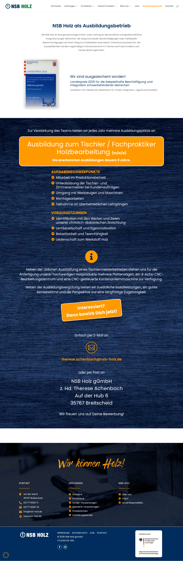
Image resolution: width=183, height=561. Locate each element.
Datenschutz (79, 532)
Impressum (63, 532)
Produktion (86, 6)
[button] (6, 555)
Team (125, 498)
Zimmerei (77, 494)
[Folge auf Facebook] (59, 547)
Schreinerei (78, 498)
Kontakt (169, 6)
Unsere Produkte (106, 6)
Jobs (137, 6)
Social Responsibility (132, 502)
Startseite (56, 6)
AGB (92, 532)
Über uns (124, 6)
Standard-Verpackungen (85, 506)
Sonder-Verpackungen (84, 502)
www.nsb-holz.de (32, 516)
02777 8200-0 (30, 502)
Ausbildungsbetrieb (152, 6)
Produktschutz (80, 510)
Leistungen (69, 6)
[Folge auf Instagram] (65, 547)
